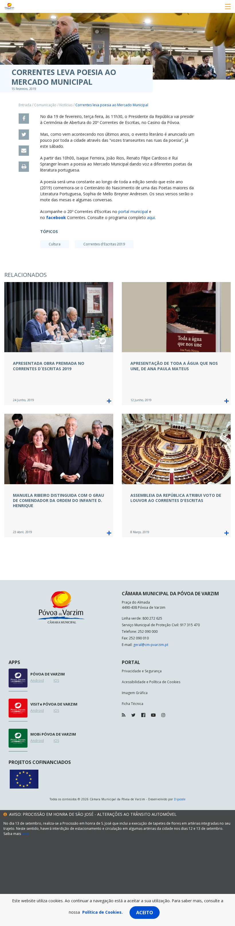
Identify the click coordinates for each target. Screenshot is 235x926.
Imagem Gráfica (135, 692)
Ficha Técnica (132, 703)
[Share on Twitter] (24, 134)
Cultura (54, 244)
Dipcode (179, 799)
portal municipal (133, 211)
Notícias (66, 105)
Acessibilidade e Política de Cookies (151, 681)
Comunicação (45, 105)
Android (37, 680)
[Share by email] (24, 150)
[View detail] (109, 401)
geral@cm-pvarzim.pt (150, 644)
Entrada (25, 105)
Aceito (144, 912)
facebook (56, 217)
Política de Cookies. (102, 912)
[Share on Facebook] (24, 118)
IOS (56, 680)
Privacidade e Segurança (142, 671)
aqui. (26, 833)
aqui (151, 217)
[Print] (24, 166)
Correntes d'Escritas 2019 (104, 244)
